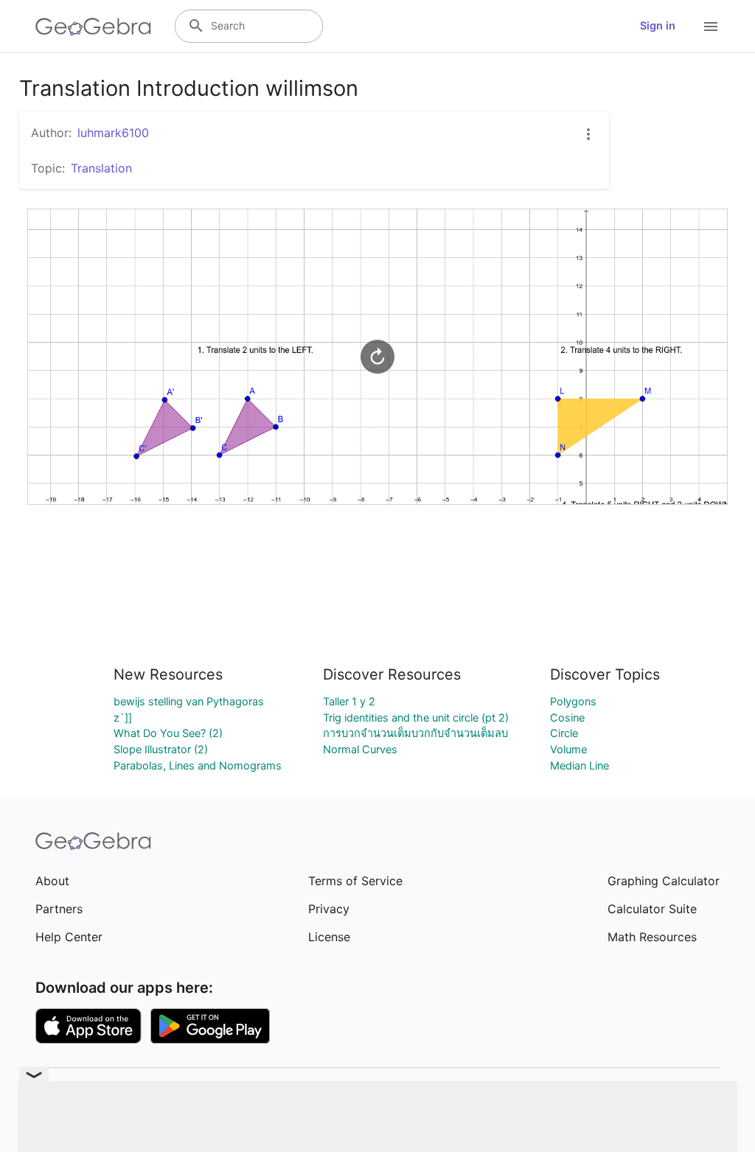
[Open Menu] (711, 26)
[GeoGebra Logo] (93, 26)
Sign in (657, 25)
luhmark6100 (113, 132)
